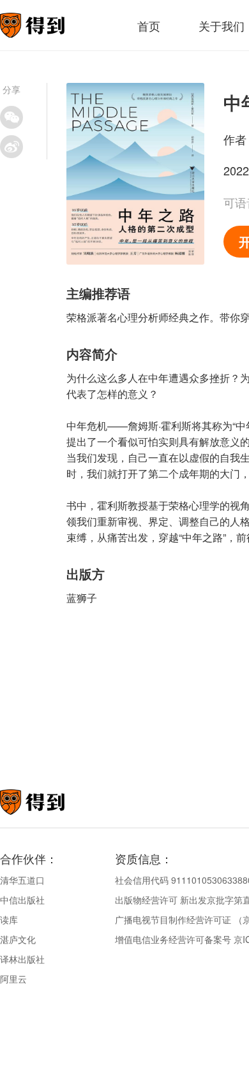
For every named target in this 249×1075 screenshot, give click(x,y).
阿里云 (13, 978)
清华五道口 (22, 880)
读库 (9, 919)
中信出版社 (22, 899)
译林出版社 (22, 959)
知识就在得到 (49, 802)
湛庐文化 (18, 939)
